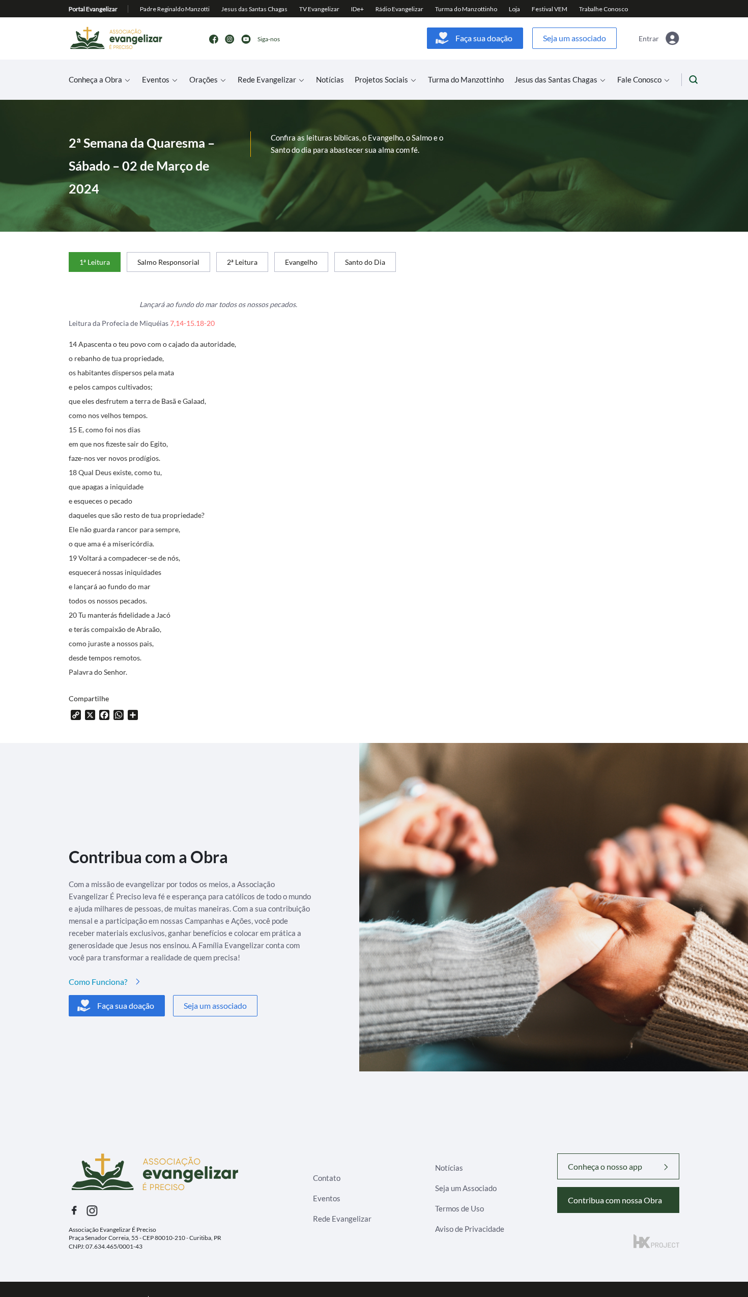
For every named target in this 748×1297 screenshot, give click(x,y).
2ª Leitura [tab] (242, 262)
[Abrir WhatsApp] (722, 1271)
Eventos (155, 79)
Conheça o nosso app (605, 1166)
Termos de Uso (459, 1208)
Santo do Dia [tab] (365, 262)
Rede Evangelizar (267, 79)
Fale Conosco (639, 79)
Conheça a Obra (95, 79)
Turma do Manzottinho (466, 79)
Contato (326, 1177)
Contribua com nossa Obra (615, 1200)
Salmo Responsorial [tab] (168, 262)
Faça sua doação (483, 38)
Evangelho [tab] (301, 262)
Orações (203, 79)
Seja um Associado (466, 1188)
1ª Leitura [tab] (94, 262)
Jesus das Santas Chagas (555, 79)
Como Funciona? (98, 981)
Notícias (330, 79)
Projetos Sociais (381, 79)
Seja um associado (574, 38)
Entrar (649, 38)
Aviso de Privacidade (469, 1228)
